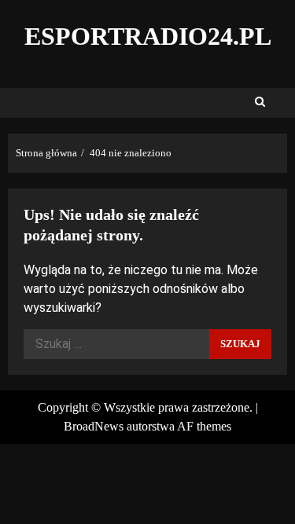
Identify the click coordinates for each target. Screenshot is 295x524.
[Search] (260, 103)
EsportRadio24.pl (147, 36)
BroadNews (94, 426)
